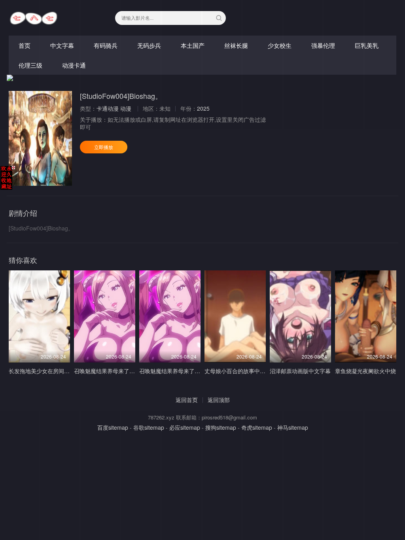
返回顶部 (219, 400)
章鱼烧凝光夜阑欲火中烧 (365, 371)
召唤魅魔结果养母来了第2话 (109, 371)
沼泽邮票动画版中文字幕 (300, 371)
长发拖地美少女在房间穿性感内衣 (50, 371)
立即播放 (103, 146)
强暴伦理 (323, 45)
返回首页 (187, 400)
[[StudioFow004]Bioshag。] (40, 138)
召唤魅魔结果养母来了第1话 (174, 371)
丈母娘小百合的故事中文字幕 (240, 371)
